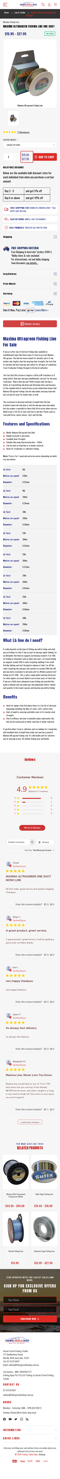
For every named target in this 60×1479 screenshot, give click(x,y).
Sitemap (42, 1454)
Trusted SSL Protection (36, 227)
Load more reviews (30, 1122)
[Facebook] (4, 1419)
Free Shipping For (19, 207)
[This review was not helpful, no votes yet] (51, 904)
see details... (32, 263)
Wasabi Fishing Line (15, 1251)
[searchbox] (17, 842)
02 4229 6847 (9, 1390)
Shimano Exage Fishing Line (44, 1251)
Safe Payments (16, 227)
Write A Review (32, 827)
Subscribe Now (28, 1318)
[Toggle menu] (4, 4)
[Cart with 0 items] (55, 4)
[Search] (43, 4)
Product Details (32, 324)
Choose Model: (10, 139)
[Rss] (27, 1419)
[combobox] (39, 850)
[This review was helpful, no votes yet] (45, 904)
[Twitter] (15, 1419)
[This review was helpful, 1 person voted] (45, 1109)
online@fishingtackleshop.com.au (18, 1394)
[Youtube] (10, 1419)
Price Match (9, 283)
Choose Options (15, 1205)
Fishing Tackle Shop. (30, 1454)
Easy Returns (17, 219)
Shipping (7, 237)
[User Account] (49, 4)
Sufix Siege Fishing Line (44, 1194)
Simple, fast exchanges (35, 219)
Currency (7, 293)
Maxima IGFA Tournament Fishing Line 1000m (15, 1195)
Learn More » (41, 310)
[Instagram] (21, 1419)
